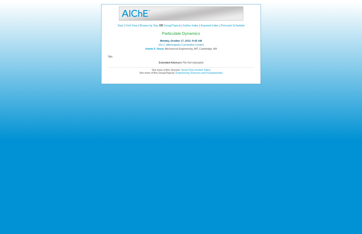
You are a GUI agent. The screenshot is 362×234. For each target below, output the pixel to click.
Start (120, 25)
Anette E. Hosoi (154, 48)
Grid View (131, 25)
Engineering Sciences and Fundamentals (199, 72)
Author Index (190, 25)
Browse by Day (149, 25)
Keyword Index (210, 25)
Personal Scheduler (233, 25)
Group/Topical (172, 25)
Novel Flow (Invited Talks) (195, 70)
